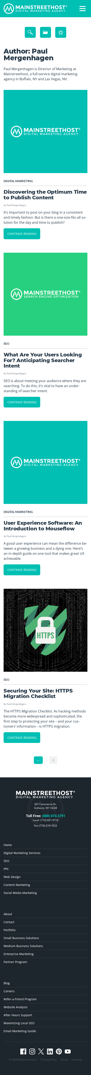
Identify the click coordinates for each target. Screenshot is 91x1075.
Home (8, 845)
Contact (9, 922)
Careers (9, 991)
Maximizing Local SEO (19, 1023)
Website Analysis (16, 1007)
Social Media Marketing (20, 893)
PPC (6, 869)
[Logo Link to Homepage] (35, 8)
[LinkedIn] (50, 1051)
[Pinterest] (59, 1051)
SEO (6, 343)
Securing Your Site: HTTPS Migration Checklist (38, 693)
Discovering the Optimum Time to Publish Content (45, 194)
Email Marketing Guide (20, 1031)
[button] (82, 8)
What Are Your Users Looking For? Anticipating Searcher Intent (43, 360)
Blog (7, 983)
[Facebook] (23, 1051)
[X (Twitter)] (41, 1051)
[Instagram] (32, 1051)
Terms (64, 1059)
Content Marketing (17, 885)
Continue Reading (21, 234)
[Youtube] (68, 1051)
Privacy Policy (49, 1059)
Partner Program (15, 962)
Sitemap (77, 1059)
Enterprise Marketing (19, 954)
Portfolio (9, 930)
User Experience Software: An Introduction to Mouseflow (43, 525)
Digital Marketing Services (22, 853)
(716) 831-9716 (49, 820)
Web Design (12, 877)
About (8, 914)
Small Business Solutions (21, 938)
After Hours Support (18, 1015)
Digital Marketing (18, 181)
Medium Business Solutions (23, 946)
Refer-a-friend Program (20, 999)
